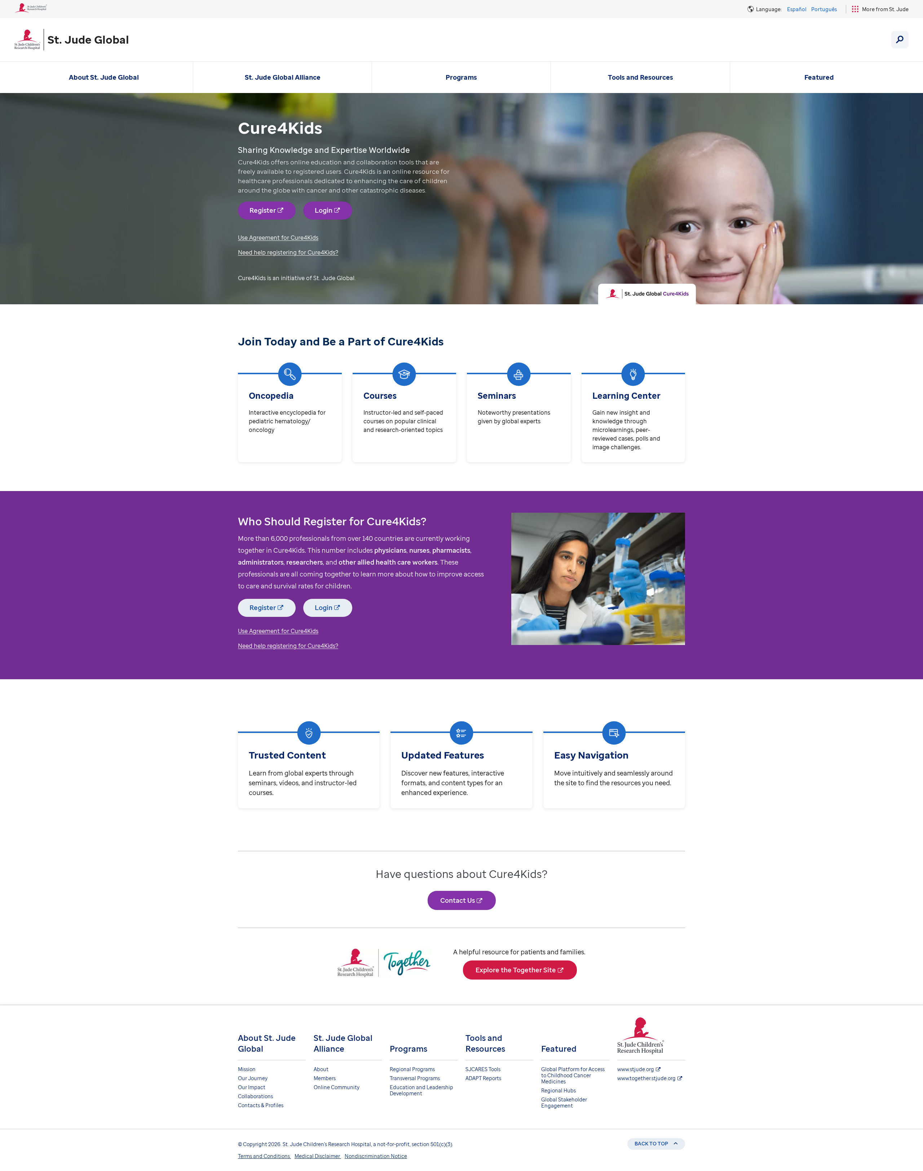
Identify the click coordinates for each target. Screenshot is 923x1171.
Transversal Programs (415, 1078)
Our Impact (251, 1087)
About (321, 1069)
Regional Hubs (558, 1090)
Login (323, 210)
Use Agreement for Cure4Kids (278, 238)
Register (262, 210)
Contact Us (457, 900)
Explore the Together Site (516, 969)
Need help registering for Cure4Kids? (288, 252)
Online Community (336, 1087)
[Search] (900, 39)
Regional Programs (412, 1069)
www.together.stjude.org (646, 1078)
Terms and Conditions (264, 1156)
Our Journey (253, 1078)
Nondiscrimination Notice (376, 1156)
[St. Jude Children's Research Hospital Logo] (30, 10)
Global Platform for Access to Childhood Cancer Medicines (573, 1075)
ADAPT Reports (483, 1078)
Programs (461, 77)
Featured (819, 77)
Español (797, 9)
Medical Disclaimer (318, 1156)
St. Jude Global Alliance (283, 77)
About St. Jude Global (104, 77)
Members (325, 1078)
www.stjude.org (635, 1069)
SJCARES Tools (482, 1069)
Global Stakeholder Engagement (564, 1102)
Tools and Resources (640, 77)
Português (824, 9)
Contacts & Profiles (260, 1105)
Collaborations (255, 1096)
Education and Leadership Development (421, 1090)
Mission (247, 1069)
